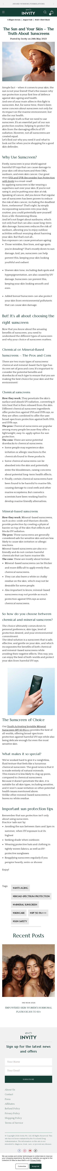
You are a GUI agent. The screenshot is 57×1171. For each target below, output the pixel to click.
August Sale (27, 20)
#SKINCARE (19, 912)
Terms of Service (14, 1123)
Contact (9, 1094)
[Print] (26, 879)
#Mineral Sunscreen (25, 904)
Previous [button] (3, 3)
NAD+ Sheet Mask (42, 20)
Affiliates (10, 1104)
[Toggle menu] (3, 12)
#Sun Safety (20, 921)
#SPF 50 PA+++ (38, 912)
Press (8, 1099)
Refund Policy (12, 1108)
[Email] (21, 879)
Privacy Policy (12, 1113)
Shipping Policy (13, 1118)
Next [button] (53, 3)
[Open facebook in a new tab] (19, 1150)
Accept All (35, 1166)
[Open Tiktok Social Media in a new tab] (35, 1150)
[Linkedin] (34, 879)
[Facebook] (17, 879)
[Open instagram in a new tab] (24, 1150)
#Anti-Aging (20, 887)
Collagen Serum (13, 20)
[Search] (45, 12)
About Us (10, 1089)
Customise (22, 1166)
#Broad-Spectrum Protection (31, 896)
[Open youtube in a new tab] (30, 1150)
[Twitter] (30, 879)
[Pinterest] (39, 879)
